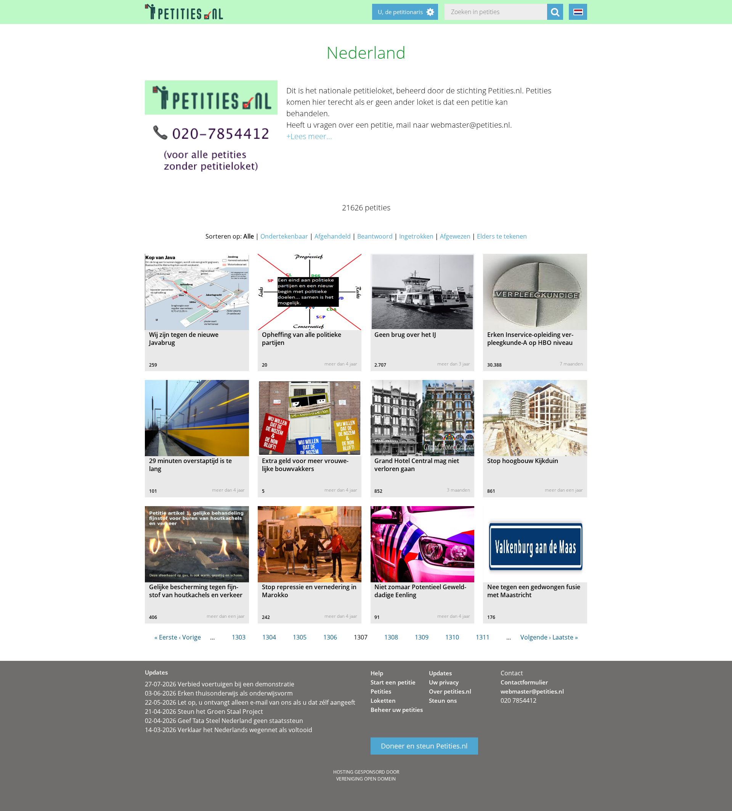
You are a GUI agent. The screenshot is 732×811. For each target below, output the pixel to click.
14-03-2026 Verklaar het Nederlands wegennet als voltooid (228, 730)
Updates (440, 673)
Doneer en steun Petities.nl (424, 746)
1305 (300, 637)
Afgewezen (455, 236)
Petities (381, 691)
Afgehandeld (333, 236)
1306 (330, 637)
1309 (422, 637)
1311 (483, 637)
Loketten (383, 700)
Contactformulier (524, 682)
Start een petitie (393, 682)
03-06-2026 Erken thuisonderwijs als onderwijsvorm (219, 693)
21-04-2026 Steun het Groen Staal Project (204, 711)
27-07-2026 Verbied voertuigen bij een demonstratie (219, 684)
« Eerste (165, 637)
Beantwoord (375, 236)
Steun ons (443, 700)
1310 (452, 637)
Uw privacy (444, 682)
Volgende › (535, 637)
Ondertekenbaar (284, 236)
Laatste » (565, 637)
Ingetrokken (416, 236)
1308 (391, 637)
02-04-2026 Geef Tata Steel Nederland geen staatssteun (224, 720)
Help (377, 673)
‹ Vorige (190, 637)
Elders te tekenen (502, 236)
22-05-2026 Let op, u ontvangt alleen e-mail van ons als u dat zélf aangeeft (250, 702)
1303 (239, 637)
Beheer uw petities (397, 709)
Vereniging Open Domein (366, 779)
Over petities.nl (450, 691)
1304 (269, 637)
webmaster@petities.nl (532, 691)
